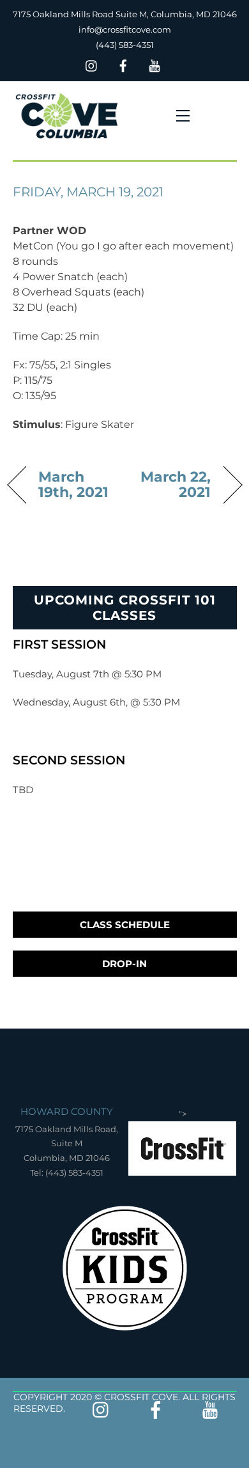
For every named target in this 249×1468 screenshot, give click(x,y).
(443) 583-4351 (125, 45)
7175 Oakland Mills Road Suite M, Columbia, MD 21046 (125, 14)
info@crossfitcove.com (125, 29)
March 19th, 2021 (73, 484)
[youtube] (154, 64)
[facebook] (123, 64)
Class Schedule (125, 925)
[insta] (92, 64)
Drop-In (124, 964)
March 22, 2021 (171, 484)
